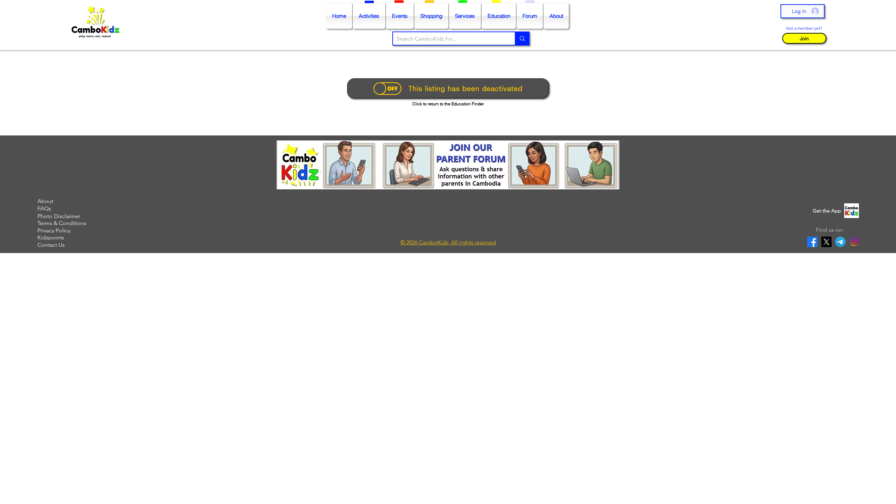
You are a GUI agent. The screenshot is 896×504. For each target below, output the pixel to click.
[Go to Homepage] (97, 25)
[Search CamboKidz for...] (522, 38)
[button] (804, 38)
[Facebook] (812, 242)
